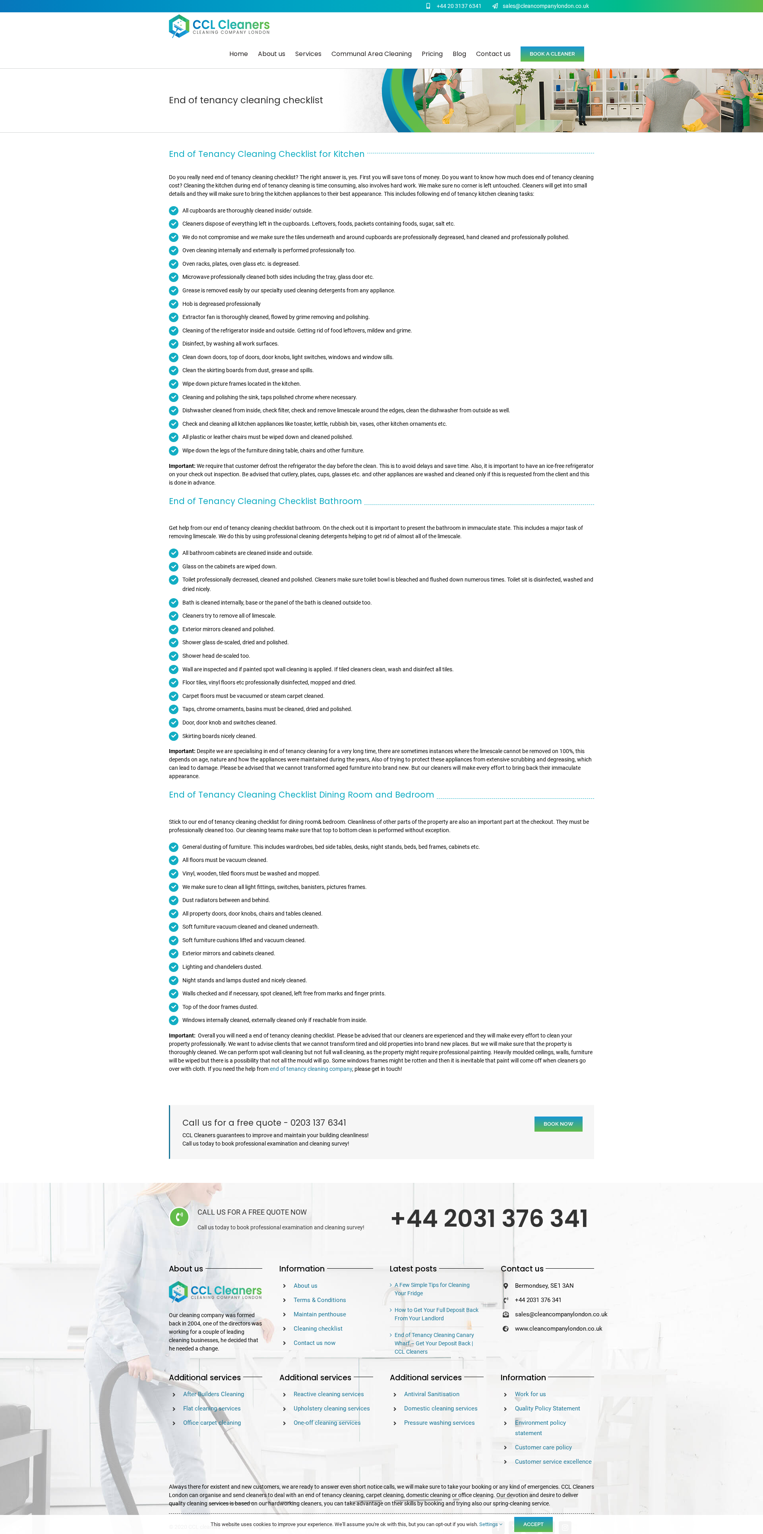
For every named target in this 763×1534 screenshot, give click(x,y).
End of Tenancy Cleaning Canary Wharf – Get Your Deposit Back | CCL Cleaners (434, 1343)
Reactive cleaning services (329, 1394)
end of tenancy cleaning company (311, 1069)
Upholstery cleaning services (332, 1408)
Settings (489, 1524)
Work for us (530, 1394)
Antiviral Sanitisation (431, 1394)
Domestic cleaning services (441, 1408)
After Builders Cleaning (213, 1394)
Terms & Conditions (320, 1300)
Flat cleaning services (212, 1408)
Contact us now (314, 1343)
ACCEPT (533, 1524)
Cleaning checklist (318, 1328)
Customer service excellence (553, 1461)
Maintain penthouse (320, 1314)
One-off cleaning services (327, 1422)
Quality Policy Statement (547, 1408)
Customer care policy (543, 1447)
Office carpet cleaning (212, 1422)
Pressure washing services (439, 1422)
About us (306, 1285)
